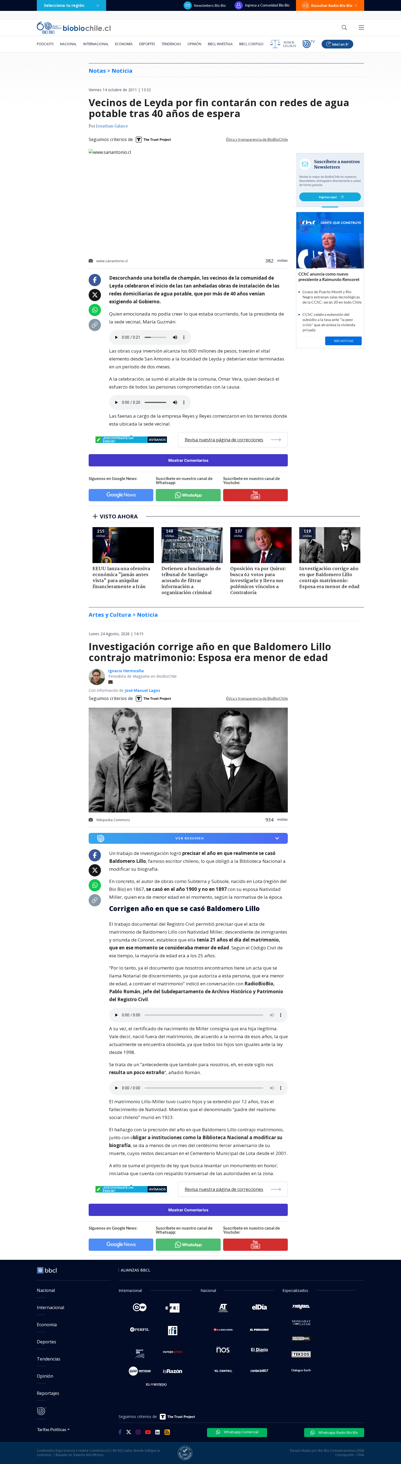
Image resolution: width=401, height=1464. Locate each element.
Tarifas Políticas (51, 1429)
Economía (124, 44)
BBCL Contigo (251, 44)
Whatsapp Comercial (240, 1431)
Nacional (68, 44)
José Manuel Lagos (142, 690)
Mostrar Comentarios (188, 460)
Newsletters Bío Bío (210, 5)
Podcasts (45, 44)
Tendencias (171, 44)
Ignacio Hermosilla (126, 670)
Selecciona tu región (64, 5)
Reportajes (48, 1393)
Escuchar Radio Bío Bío (331, 5)
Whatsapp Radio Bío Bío (338, 1432)
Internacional (96, 44)
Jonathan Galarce (112, 126)
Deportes (147, 44)
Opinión (194, 44)
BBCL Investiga (220, 44)
